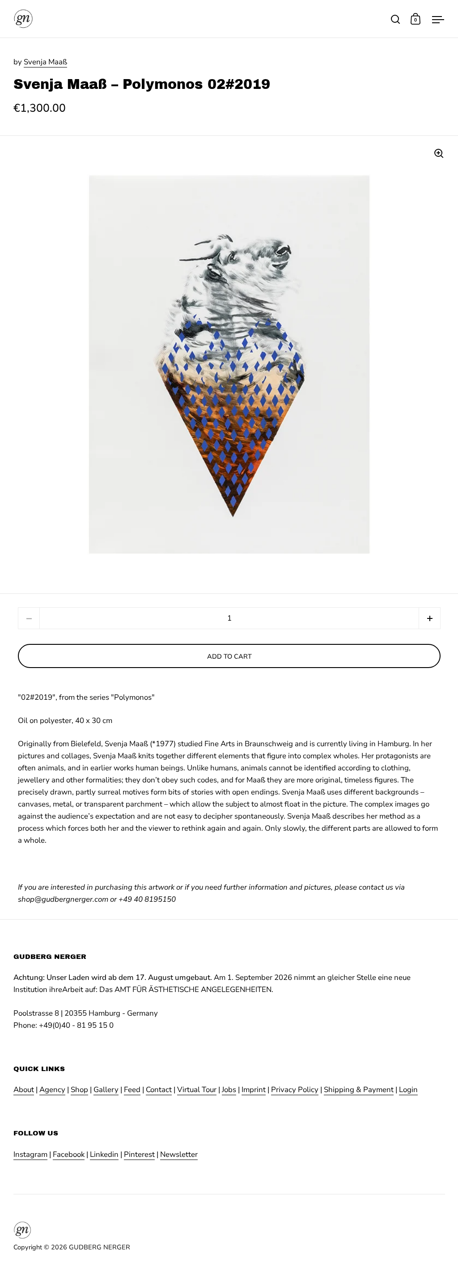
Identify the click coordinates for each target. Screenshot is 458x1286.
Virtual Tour (196, 1089)
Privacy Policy (294, 1089)
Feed (132, 1089)
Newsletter (179, 1154)
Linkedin (104, 1154)
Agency (52, 1089)
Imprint (254, 1089)
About (23, 1089)
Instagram (30, 1154)
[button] (430, 618)
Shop (79, 1089)
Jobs (229, 1089)
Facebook (69, 1154)
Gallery (106, 1089)
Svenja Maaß (45, 62)
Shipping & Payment (359, 1089)
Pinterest (139, 1154)
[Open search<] (395, 19)
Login (408, 1089)
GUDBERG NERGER (99, 1247)
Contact (159, 1089)
